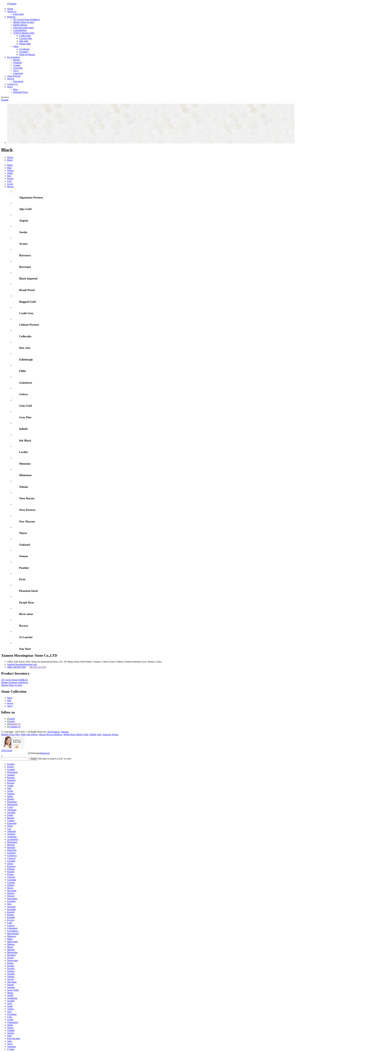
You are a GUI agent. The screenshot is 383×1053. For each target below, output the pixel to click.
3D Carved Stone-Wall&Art (26, 19)
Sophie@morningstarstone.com (22, 664)
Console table (25, 38)
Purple (10, 178)
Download (18, 81)
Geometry (24, 52)
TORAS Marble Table (23, 33)
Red (9, 176)
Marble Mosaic (20, 25)
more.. (10, 706)
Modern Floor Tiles (10, 734)
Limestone (18, 73)
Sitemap (65, 731)
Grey (9, 181)
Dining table (25, 43)
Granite (16, 65)
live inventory (13, 57)
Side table (23, 41)
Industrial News (20, 92)
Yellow (10, 170)
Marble (16, 60)
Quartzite (17, 62)
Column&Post (20, 30)
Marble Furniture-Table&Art (14, 682)
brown (10, 703)
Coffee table (25, 35)
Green (10, 184)
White (10, 173)
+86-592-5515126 (37, 667)
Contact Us (12, 84)
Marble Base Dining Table (75, 734)
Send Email (6, 750)
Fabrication (18, 14)
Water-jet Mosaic (27, 54)
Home (10, 8)
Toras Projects (13, 76)
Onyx (16, 70)
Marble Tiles (95, 734)
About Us (11, 11)
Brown (10, 186)
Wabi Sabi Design (29, 734)
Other (16, 46)
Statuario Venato (110, 734)
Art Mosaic (24, 49)
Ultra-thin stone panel (23, 27)
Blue (9, 167)
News (10, 86)
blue (9, 700)
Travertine (18, 68)
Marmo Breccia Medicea (50, 734)
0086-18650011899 (16, 667)
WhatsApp (45, 753)
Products (11, 17)
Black (10, 160)
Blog (15, 89)
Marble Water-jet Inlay (23, 22)
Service (10, 78)
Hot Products (53, 731)
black (9, 698)
